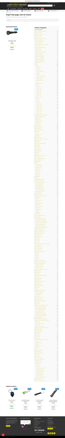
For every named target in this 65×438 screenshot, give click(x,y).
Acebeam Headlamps (39, 32)
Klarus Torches (38, 239)
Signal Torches (39, 363)
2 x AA (37, 254)
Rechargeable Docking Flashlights (41, 306)
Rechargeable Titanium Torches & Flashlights (42, 327)
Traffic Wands (38, 345)
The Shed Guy (39, 173)
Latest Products (38, 240)
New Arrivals (37, 276)
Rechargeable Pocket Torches (41, 312)
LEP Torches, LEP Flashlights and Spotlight (41, 269)
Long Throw (38, 324)
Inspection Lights (38, 216)
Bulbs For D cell (39, 134)
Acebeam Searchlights (39, 35)
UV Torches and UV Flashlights (40, 359)
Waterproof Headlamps (40, 191)
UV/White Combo (40, 83)
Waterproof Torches (38, 378)
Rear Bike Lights (39, 122)
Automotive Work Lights (40, 264)
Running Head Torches (40, 188)
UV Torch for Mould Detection (42, 377)
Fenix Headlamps (38, 146)
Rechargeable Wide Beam (39, 329)
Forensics (39, 366)
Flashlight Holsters (39, 342)
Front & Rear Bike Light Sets (40, 116)
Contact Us (50, 428)
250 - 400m (39, 92)
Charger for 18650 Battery (40, 56)
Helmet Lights (39, 119)
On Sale (37, 288)
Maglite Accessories (38, 270)
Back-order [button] (12, 49)
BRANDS (19, 8)
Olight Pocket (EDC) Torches (39, 285)
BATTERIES (25, 8)
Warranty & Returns (37, 422)
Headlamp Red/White (41, 71)
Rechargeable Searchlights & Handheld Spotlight (42, 320)
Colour (37, 65)
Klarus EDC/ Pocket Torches (39, 233)
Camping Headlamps (39, 293)
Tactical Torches (38, 338)
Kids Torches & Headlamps (39, 230)
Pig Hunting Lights (39, 209)
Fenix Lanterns (39, 245)
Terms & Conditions (37, 423)
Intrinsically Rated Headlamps (41, 224)
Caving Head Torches (39, 137)
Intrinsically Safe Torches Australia (40, 218)
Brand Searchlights (38, 128)
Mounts (38, 344)
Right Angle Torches (38, 332)
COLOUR (35, 8)
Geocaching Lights (38, 161)
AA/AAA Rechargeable (40, 41)
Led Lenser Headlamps (39, 248)
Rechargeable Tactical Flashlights (41, 315)
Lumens (38, 98)
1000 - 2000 (39, 104)
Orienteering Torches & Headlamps (40, 290)
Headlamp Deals (38, 176)
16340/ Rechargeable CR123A (41, 47)
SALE (42, 8)
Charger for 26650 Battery (40, 59)
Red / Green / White (40, 77)
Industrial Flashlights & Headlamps (40, 215)
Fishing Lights (37, 152)
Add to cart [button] (11, 408)
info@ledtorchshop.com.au (52, 427)
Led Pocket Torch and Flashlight (40, 260)
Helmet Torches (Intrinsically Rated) (42, 222)
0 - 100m (39, 86)
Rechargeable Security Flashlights (41, 314)
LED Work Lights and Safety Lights (40, 263)
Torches (37, 348)
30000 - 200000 (40, 110)
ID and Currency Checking (41, 368)
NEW (39, 8)
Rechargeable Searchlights (40, 326)
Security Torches (38, 335)
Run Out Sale (37, 333)
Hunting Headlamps (39, 206)
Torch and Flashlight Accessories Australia (41, 339)
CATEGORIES (13, 8)
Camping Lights (39, 294)
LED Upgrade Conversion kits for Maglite (41, 261)
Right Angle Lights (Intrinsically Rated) (42, 227)
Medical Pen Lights (38, 272)
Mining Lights (37, 273)
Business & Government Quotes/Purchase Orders (38, 427)
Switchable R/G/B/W (40, 80)
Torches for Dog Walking (39, 350)
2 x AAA (38, 255)
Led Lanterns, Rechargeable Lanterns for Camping (43, 243)
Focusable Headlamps (40, 185)
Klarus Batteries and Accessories (40, 231)
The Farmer (38, 170)
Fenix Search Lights (38, 149)
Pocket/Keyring (38, 302)
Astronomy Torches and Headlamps (41, 38)
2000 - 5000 (39, 107)
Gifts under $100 (39, 164)
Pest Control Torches (38, 299)
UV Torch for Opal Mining (39, 357)
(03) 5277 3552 (51, 426)
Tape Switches (39, 213)
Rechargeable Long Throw (40, 311)
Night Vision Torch (38, 279)
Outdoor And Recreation (39, 291)
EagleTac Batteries (38, 140)
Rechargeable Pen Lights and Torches (41, 318)
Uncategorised (38, 356)
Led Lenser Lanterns (38, 249)
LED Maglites (37, 252)
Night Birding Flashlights (39, 278)
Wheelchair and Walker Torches (40, 380)
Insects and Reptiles (40, 369)
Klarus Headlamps (38, 234)
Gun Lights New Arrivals (40, 203)
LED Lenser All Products (39, 246)
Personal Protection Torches (40, 297)
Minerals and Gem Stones (41, 371)
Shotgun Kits (38, 212)
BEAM (30, 8)
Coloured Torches (39, 360)
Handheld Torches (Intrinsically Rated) (42, 221)
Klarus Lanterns (38, 237)
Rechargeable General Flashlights (41, 308)
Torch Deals (37, 347)
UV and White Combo (41, 374)
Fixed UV (39, 68)
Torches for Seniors (38, 351)
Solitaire (38, 258)
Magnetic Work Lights (40, 266)
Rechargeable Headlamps (40, 179)
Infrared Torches (39, 362)
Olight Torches (38, 287)
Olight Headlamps (38, 282)
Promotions (37, 303)
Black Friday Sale (38, 125)
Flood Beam (38, 321)
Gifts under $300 (39, 167)
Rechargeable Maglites (39, 317)
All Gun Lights (38, 197)
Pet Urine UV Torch (40, 372)
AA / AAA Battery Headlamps (41, 182)
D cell (37, 257)
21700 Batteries (39, 50)
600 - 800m (39, 95)
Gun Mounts (38, 204)
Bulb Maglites (37, 131)
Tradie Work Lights (39, 267)
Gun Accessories (39, 200)
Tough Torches (38, 354)
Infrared (39, 74)
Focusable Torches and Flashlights (40, 155)
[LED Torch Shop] (17, 5)
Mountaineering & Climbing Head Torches (41, 275)
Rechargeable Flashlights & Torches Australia (42, 305)
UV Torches (38, 365)
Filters (37, 341)
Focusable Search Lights (40, 323)
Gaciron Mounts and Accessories (40, 158)
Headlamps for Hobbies (39, 194)
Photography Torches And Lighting (40, 300)
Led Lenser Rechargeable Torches (40, 251)
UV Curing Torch (40, 375)
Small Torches (38, 336)
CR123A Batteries (39, 62)
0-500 (38, 101)
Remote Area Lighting (39, 330)
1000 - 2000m (40, 89)
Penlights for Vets (38, 296)
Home (7, 12)
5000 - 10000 (39, 113)
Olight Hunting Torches (39, 284)
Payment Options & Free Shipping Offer (40, 421)
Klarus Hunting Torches (39, 236)
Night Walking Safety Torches (40, 281)
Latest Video (37, 242)
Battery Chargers (39, 53)
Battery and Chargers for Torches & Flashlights (42, 44)
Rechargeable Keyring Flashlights (41, 309)
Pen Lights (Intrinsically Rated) (41, 225)
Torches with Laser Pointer (39, 353)
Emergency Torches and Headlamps (41, 143)
